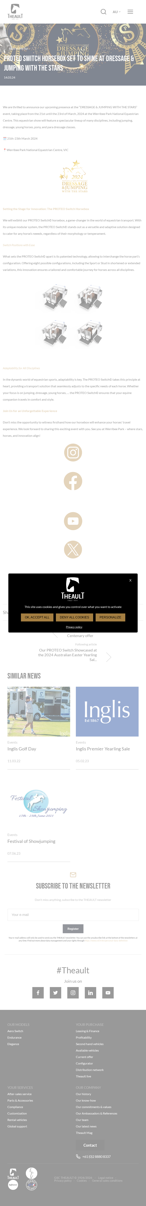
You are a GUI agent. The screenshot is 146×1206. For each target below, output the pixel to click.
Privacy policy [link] (74, 626)
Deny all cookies (74, 617)
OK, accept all (37, 617)
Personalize (110, 617)
